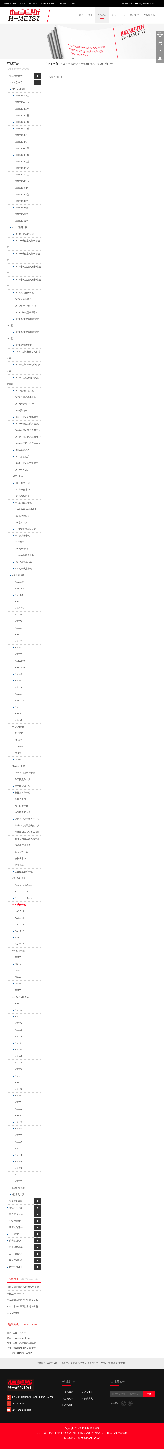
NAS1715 (19, 911)
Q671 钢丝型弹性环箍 (25, 306)
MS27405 (19, 588)
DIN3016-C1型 (22, 128)
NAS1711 (19, 937)
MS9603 (18, 1181)
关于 (90, 15)
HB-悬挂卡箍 (21, 522)
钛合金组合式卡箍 (24, 871)
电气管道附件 (16, 1214)
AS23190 (19, 759)
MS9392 (18, 647)
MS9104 (18, 1023)
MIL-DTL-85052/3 (23, 898)
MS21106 (19, 595)
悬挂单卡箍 (20, 799)
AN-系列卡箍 (18, 951)
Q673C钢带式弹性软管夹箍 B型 (23, 322)
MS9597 (18, 1148)
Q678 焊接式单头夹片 (25, 397)
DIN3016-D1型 (22, 142)
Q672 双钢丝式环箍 (24, 293)
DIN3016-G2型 (22, 188)
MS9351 (18, 628)
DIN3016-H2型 (22, 194)
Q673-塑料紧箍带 (23, 345)
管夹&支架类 (15, 1201)
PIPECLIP (93, 1363)
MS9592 (18, 1115)
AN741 (18, 970)
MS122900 (20, 661)
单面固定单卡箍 (22, 779)
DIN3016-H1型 (22, 181)
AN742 (18, 977)
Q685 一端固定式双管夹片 (28, 443)
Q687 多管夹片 (22, 456)
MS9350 (18, 621)
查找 (149, 1394)
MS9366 (18, 1089)
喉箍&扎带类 (15, 1208)
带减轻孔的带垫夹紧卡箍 (27, 825)
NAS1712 (19, 944)
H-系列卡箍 (17, 476)
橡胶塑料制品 (16, 1260)
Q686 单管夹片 (22, 450)
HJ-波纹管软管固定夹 (25, 529)
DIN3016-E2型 (22, 148)
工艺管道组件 (16, 1234)
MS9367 (18, 1096)
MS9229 (18, 1063)
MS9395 (18, 713)
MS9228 (18, 1056)
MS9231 (18, 1076)
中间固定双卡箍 (22, 812)
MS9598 (18, 1155)
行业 (123, 15)
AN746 (18, 983)
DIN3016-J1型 (21, 214)
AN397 (18, 964)
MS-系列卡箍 (18, 575)
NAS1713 (19, 924)
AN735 (18, 957)
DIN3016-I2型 (21, 207)
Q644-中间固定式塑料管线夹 (24, 282)
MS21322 (19, 601)
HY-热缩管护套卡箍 (24, 555)
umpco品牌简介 (14, 1313)
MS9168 (18, 1049)
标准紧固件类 (16, 76)
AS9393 (18, 753)
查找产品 (102, 15)
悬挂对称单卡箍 (22, 792)
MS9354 (18, 687)
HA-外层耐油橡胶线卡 (26, 509)
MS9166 (18, 1036)
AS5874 (18, 740)
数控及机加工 (16, 1267)
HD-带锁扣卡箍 (22, 489)
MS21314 (19, 694)
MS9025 (18, 674)
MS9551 (18, 1102)
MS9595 (18, 1135)
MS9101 (18, 1003)
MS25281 (19, 720)
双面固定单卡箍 (22, 786)
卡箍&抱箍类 (88, 63)
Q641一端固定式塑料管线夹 (23, 243)
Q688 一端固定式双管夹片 (28, 463)
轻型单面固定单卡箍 (25, 773)
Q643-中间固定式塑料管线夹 (24, 269)
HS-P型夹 (19, 542)
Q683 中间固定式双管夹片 (28, 430)
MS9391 (18, 641)
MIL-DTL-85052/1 (23, 885)
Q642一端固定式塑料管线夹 (23, 256)
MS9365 (18, 1082)
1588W (103, 1363)
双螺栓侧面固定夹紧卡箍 (27, 839)
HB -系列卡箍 (18, 766)
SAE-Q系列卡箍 (19, 227)
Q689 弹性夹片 (22, 470)
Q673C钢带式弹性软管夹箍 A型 (23, 335)
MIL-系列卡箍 (18, 878)
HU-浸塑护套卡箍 (23, 562)
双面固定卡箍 (21, 806)
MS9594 (18, 1128)
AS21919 (19, 733)
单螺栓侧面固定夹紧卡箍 (27, 832)
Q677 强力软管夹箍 (24, 391)
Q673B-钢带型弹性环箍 (26, 312)
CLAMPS (112, 1363)
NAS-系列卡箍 (106, 63)
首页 (81, 15)
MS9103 (18, 1016)
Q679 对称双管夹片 (24, 404)
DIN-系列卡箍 (18, 89)
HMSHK (122, 1363)
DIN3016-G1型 (22, 175)
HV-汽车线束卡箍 (23, 568)
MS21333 (19, 608)
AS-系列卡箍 (18, 727)
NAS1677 (19, 931)
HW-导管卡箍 (21, 549)
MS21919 (19, 582)
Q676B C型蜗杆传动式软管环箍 (23, 381)
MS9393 (18, 654)
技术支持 (134, 15)
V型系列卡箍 (18, 1194)
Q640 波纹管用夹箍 (24, 234)
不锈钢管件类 (16, 1247)
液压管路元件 (16, 1227)
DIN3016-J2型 (21, 221)
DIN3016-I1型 (21, 201)
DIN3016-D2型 (22, 135)
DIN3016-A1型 (22, 102)
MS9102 (18, 1010)
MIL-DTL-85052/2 (23, 891)
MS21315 (19, 700)
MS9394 (18, 707)
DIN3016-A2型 (22, 95)
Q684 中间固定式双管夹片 (28, 437)
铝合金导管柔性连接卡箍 (27, 819)
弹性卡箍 (19, 865)
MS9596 (18, 1142)
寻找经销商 (149, 15)
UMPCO (65, 1363)
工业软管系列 (16, 1254)
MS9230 (18, 1069)
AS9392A (19, 746)
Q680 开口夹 (21, 410)
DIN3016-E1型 (22, 155)
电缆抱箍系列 (18, 1188)
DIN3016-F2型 (22, 161)
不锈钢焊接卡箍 (22, 845)
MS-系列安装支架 (20, 997)
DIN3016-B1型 (22, 115)
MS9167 (18, 1043)
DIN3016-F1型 (22, 168)
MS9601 (18, 1175)
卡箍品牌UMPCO (15, 1293)
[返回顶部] (160, 60)
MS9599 (18, 1161)
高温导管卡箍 (21, 852)
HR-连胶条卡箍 (22, 483)
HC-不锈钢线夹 (22, 496)
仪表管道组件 (16, 1240)
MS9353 (18, 680)
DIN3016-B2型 (22, 109)
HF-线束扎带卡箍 (23, 503)
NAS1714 (19, 918)
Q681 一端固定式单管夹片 (28, 417)
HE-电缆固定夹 (22, 516)
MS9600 (18, 1168)
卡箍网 (73, 1363)
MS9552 (18, 1109)
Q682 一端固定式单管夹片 (28, 423)
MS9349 (18, 615)
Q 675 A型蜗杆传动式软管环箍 (23, 354)
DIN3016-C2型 (22, 122)
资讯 (113, 15)
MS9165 (18, 1030)
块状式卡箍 (20, 858)
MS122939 (20, 667)
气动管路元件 (16, 1221)
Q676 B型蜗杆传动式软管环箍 (23, 367)
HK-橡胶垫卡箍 (22, 535)
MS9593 (18, 1122)
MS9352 (18, 634)
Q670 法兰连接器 (23, 299)
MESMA (82, 1363)
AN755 (18, 990)
